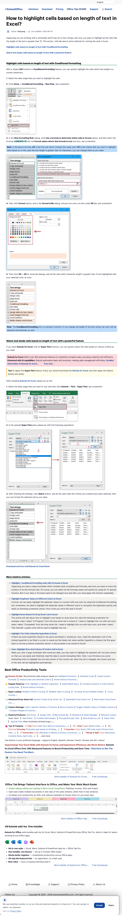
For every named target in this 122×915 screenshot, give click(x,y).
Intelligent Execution (67, 676)
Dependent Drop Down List (78, 699)
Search (108, 9)
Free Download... (100, 776)
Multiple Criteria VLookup (34, 691)
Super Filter (109, 718)
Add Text (42, 726)
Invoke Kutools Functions (65, 679)
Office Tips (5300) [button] (76, 9)
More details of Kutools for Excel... (72, 776)
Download (47, 9)
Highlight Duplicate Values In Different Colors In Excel (36, 599)
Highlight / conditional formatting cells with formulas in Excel (39, 583)
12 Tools (31, 726)
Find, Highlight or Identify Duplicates (41, 684)
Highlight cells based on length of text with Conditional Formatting (37, 47)
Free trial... (49, 363)
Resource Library (108, 715)
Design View (45, 715)
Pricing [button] (59, 9)
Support (94, 9)
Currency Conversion (67, 732)
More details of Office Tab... (75, 818)
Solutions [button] (33, 9)
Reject (111, 905)
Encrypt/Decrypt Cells (69, 718)
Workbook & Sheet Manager (84, 715)
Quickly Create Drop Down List (48, 699)
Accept (99, 905)
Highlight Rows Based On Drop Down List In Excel (34, 614)
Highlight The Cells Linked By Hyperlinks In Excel (34, 633)
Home (14, 884)
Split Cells (27, 736)
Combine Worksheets (46, 718)
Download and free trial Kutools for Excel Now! (28, 566)
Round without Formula (33, 687)
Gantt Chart (95, 726)
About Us (100, 884)
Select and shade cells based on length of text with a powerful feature (38, 52)
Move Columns (67, 707)
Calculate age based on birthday (41, 729)
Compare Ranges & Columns (22, 710)
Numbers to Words (48, 732)
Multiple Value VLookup (59, 691)
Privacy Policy (77, 884)
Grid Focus (31, 715)
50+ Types (80, 726)
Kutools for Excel (80, 370)
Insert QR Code (88, 729)
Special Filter (17, 721)
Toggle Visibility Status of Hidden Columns (95, 707)
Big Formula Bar (61, 715)
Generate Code (87, 676)
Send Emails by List (91, 718)
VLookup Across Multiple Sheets (88, 691)
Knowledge (34, 884)
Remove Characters (56, 726)
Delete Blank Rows (70, 684)
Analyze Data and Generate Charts (35, 679)
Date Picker (27, 718)
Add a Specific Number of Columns (41, 707)
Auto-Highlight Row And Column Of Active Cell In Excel (37, 649)
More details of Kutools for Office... (71, 865)
